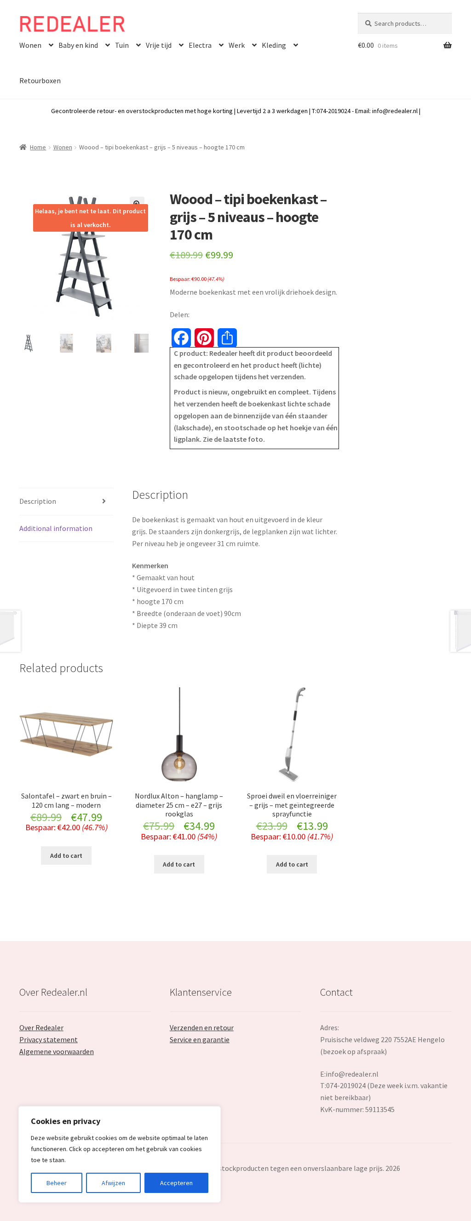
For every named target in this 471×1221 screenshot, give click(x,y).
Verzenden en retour (202, 1027)
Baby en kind (78, 45)
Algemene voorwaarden (56, 1051)
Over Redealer (41, 1027)
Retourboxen (40, 80)
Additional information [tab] (55, 528)
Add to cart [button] (66, 855)
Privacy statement (48, 1039)
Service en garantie (200, 1039)
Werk (237, 45)
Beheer (56, 1183)
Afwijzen (113, 1183)
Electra (200, 45)
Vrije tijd (159, 45)
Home (38, 147)
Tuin (122, 45)
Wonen (30, 45)
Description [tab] (37, 501)
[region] (119, 1154)
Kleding (274, 45)
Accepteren (176, 1183)
